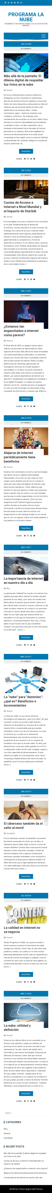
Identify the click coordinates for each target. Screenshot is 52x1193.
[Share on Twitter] (28, 158)
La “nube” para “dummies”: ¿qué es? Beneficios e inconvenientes (23, 701)
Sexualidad (11, 833)
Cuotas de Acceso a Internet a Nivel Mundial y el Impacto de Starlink (23, 207)
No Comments (26, 49)
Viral (27, 1189)
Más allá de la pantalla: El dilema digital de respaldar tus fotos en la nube (23, 80)
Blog (8, 588)
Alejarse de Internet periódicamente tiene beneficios (19, 457)
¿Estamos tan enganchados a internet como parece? (21, 331)
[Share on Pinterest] (31, 158)
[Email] (34, 158)
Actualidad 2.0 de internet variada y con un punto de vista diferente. (26, 24)
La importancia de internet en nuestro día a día (23, 1177)
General (9, 90)
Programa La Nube (26, 17)
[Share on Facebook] (24, 158)
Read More (26, 151)
